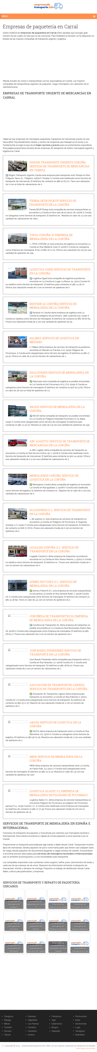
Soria (77, 1020)
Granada (32, 1016)
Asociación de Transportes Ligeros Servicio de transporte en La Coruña (59, 687)
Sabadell (56, 1031)
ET (3, 1046)
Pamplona (56, 1016)
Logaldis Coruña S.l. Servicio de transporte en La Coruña (54, 549)
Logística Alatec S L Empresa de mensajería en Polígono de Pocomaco (59, 793)
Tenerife (8, 1027)
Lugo (77, 1027)
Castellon (32, 1031)
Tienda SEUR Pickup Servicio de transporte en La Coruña (52, 202)
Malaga (7, 1020)
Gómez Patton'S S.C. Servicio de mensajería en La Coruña (53, 584)
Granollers (80, 1035)
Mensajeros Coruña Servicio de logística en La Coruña (54, 477)
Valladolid (32, 1020)
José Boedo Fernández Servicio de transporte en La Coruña (55, 652)
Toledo (7, 1035)
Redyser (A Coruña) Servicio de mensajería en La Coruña (53, 306)
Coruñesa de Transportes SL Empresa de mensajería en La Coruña (59, 618)
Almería (7, 1031)
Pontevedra (81, 1016)
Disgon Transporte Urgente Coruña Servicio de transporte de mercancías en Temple (60, 166)
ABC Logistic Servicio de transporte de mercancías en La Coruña (60, 443)
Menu (5, 16)
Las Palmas (33, 1024)
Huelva (31, 1035)
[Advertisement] (48, 60)
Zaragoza (8, 1016)
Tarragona (80, 1031)
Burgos (55, 1027)
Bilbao (7, 1024)
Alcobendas (81, 1024)
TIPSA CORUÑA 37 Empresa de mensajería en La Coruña (51, 237)
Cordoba (32, 1027)
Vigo (54, 1020)
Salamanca (57, 1024)
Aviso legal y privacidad (85, 1048)
